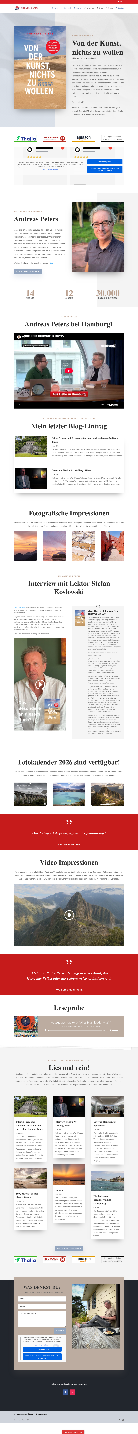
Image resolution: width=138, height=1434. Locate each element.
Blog (51, 263)
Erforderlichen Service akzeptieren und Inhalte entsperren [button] (105, 169)
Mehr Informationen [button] (50, 170)
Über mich (67, 8)
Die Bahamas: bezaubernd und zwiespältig (102, 1199)
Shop (101, 8)
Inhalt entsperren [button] (104, 162)
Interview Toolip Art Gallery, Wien (71, 470)
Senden (60, 1331)
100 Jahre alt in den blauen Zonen (27, 1195)
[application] (81, 1030)
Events (78, 8)
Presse (110, 8)
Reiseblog (90, 8)
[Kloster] (112, 560)
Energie (59, 1190)
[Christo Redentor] (25, 560)
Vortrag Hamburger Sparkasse (104, 1123)
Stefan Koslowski (20, 608)
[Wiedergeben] (45, 1030)
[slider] (115, 1030)
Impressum (42, 1414)
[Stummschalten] (110, 1030)
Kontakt (121, 8)
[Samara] (54, 560)
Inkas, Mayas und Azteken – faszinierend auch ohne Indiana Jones (85, 440)
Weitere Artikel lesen (69, 1248)
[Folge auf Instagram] (72, 1392)
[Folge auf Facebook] (65, 1392)
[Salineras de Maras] (83, 560)
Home (56, 8)
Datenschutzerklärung (25, 1414)
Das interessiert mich (27, 271)
